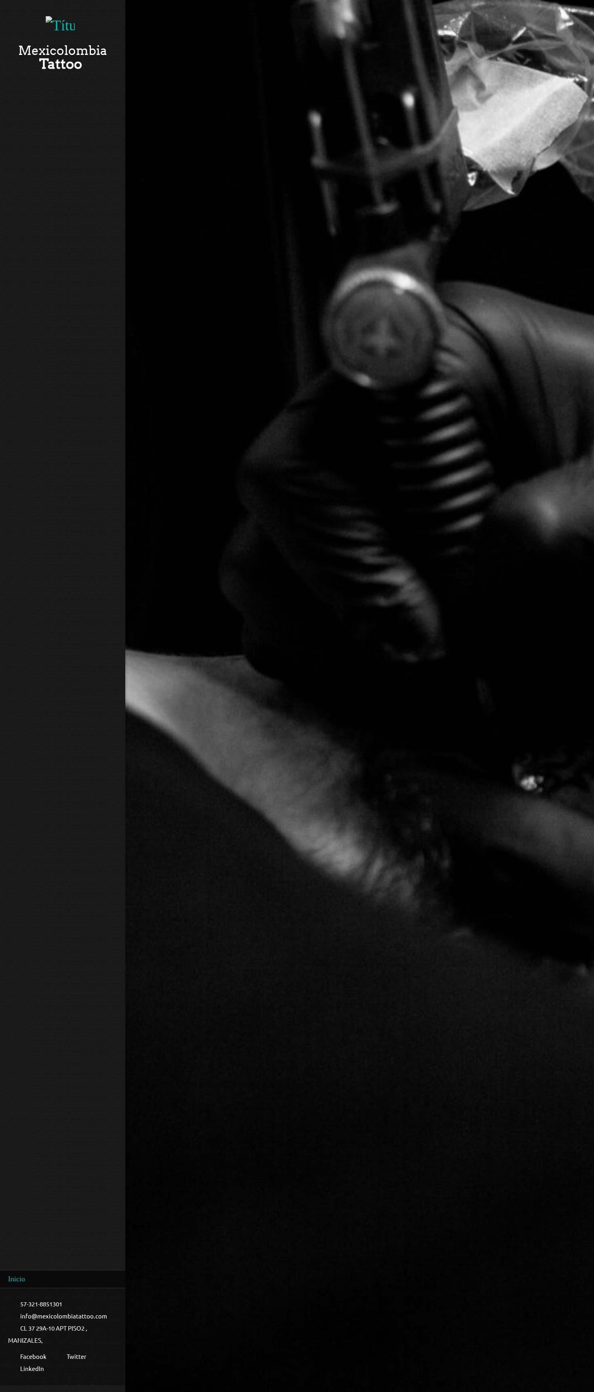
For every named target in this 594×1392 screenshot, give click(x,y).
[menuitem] (62, 1279)
